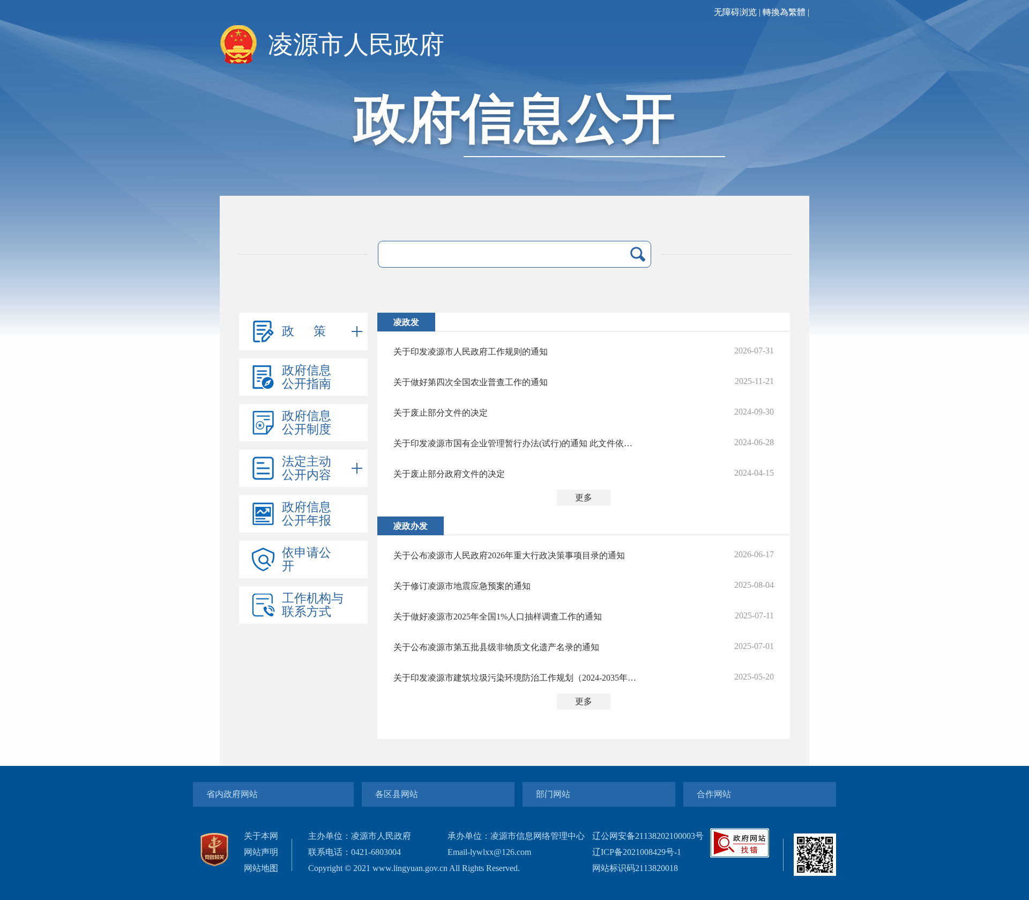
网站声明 (261, 852)
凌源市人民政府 (356, 44)
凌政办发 (410, 525)
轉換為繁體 (784, 12)
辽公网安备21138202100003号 (648, 835)
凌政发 (406, 322)
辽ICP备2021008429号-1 (636, 852)
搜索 (638, 254)
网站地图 (261, 868)
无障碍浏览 (735, 12)
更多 (583, 497)
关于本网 (261, 835)
